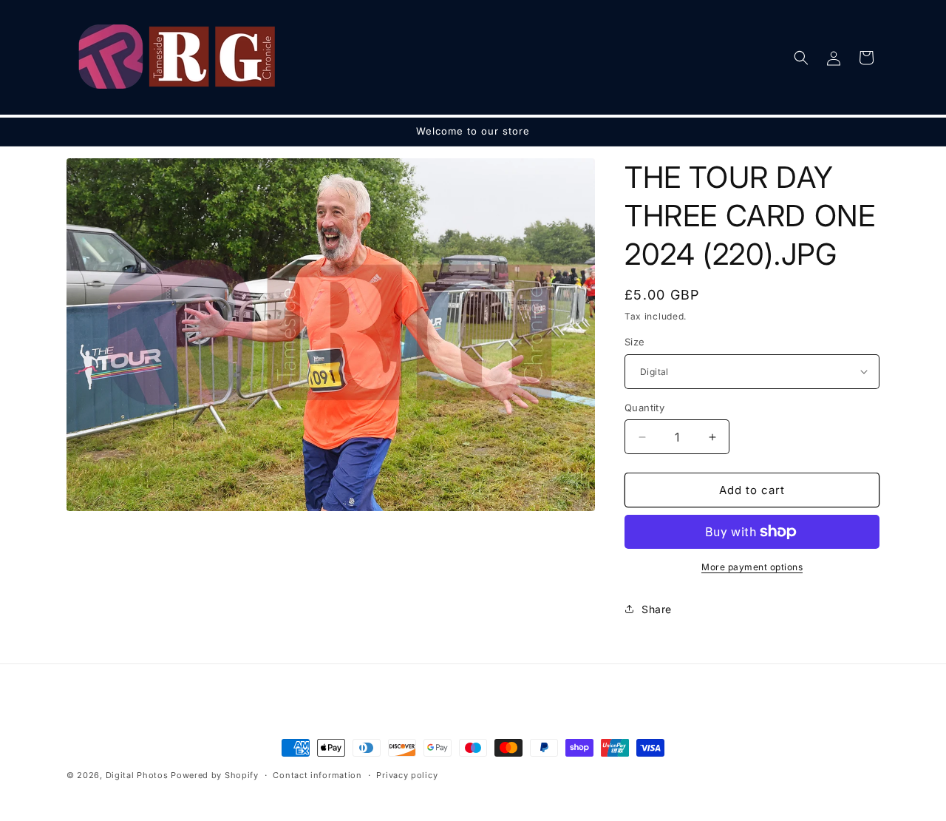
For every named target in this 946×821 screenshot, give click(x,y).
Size (635, 342)
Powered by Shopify (215, 775)
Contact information (317, 774)
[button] (801, 57)
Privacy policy (407, 774)
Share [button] (657, 609)
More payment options (752, 566)
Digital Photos (137, 775)
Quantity (644, 407)
